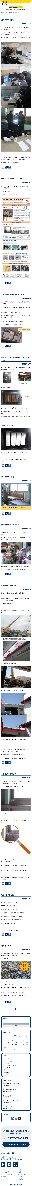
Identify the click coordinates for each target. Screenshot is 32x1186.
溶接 (5, 1070)
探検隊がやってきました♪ (11, 524)
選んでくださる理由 (6, 1174)
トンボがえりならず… (9, 774)
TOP (2, 1169)
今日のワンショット (8, 477)
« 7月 (15, 1049)
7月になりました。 (8, 895)
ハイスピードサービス (10, 1065)
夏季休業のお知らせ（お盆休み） (12, 1083)
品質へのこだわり (23, 1172)
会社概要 (20, 1176)
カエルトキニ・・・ (8, 946)
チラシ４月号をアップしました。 (13, 178)
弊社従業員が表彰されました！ (12, 294)
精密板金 (6, 1072)
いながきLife (7, 1058)
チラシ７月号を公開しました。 (11, 1100)
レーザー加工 (7, 1067)
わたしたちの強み (6, 1172)
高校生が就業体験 (7, 20)
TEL (16, 1139)
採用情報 (20, 1179)
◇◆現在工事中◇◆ (8, 585)
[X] (19, 1119)
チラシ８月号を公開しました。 (11, 1089)
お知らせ (6, 1063)
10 (5, 1042)
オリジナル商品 (8, 1061)
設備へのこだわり (23, 1174)
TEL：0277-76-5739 (6, 1159)
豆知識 (6, 1074)
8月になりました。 (8, 1095)
